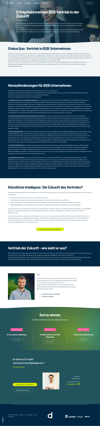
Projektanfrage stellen (22, 390)
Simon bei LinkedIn (47, 296)
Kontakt (89, 3)
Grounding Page (29, 414)
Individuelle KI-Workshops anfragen (50, 229)
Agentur (19, 3)
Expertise (36, 3)
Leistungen (27, 3)
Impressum (21, 414)
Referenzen (45, 3)
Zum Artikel (16, 339)
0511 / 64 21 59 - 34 (74, 382)
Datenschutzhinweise (13, 414)
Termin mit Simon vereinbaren (51, 294)
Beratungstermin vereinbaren (25, 384)
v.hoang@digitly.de (71, 384)
